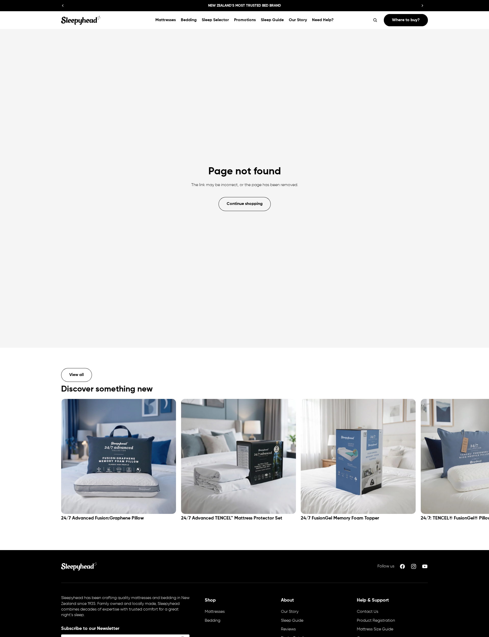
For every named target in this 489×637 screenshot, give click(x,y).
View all (76, 375)
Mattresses (215, 612)
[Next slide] (422, 5)
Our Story (289, 612)
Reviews (288, 629)
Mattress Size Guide (375, 629)
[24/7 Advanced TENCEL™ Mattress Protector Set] (238, 456)
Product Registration (376, 621)
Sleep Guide (292, 621)
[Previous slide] (63, 5)
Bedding (212, 621)
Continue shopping (245, 204)
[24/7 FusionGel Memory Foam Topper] (358, 456)
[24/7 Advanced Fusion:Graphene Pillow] (118, 456)
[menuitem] (165, 20)
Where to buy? (406, 20)
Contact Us (367, 612)
